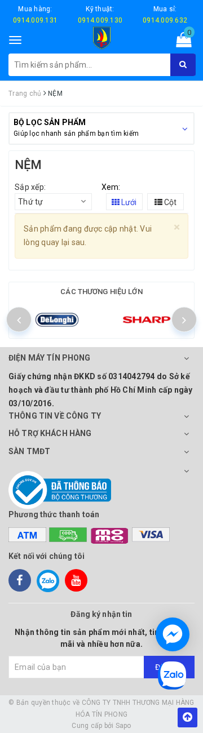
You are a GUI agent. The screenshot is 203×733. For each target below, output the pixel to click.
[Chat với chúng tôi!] (172, 634)
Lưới (128, 202)
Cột (169, 202)
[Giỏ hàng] (180, 42)
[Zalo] (48, 580)
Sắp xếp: (30, 187)
